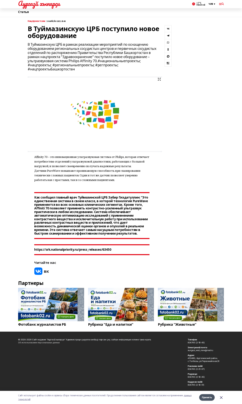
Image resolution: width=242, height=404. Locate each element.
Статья (23, 12)
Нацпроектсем (36, 21)
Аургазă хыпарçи (39, 3)
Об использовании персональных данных (39, 342)
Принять (207, 397)
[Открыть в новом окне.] (41, 271)
